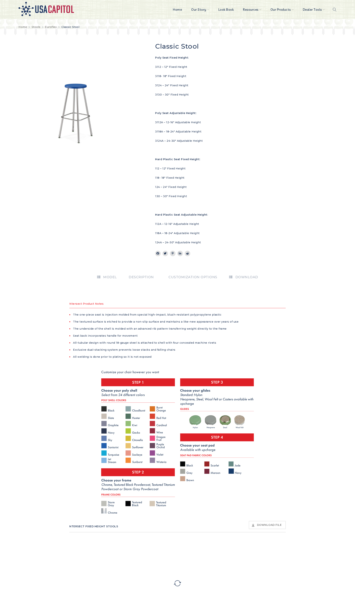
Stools (36, 27)
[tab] (107, 277)
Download (246, 277)
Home (22, 27)
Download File (269, 525)
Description (141, 277)
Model (110, 277)
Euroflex (51, 27)
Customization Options (192, 277)
